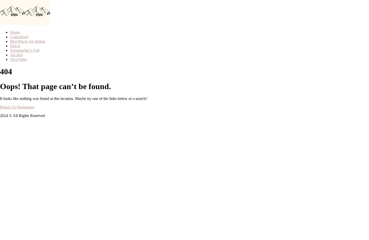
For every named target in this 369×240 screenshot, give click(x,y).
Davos (15, 46)
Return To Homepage (17, 107)
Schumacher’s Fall (24, 50)
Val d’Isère (18, 59)
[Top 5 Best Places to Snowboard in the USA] (12, 24)
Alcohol (16, 55)
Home (15, 32)
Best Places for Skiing (27, 41)
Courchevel (19, 37)
